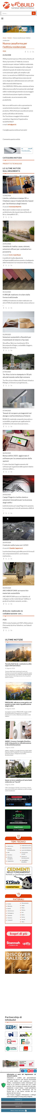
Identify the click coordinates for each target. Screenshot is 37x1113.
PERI (5, 620)
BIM (8, 852)
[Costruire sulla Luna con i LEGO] (18, 528)
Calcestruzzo (10, 910)
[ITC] (11, 1027)
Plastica (23, 910)
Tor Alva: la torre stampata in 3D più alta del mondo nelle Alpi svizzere (17, 375)
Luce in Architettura (26, 850)
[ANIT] (25, 1034)
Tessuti (23, 919)
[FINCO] (25, 1041)
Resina (23, 917)
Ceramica (9, 917)
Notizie (10, 38)
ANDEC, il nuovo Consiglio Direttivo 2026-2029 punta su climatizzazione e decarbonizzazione (18, 743)
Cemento (9, 915)
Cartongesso (10, 913)
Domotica (9, 854)
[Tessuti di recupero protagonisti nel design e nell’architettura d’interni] (18, 398)
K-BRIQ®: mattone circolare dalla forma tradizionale (16, 295)
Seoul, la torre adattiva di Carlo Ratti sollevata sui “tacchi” (18, 781)
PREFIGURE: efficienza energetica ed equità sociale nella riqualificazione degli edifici (18, 704)
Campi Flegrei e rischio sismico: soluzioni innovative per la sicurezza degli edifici (17, 500)
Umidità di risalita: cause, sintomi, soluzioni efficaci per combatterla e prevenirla (17, 249)
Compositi (9, 920)
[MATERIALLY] (25, 1027)
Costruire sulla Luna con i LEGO (15, 545)
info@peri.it (12, 124)
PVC (23, 912)
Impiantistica (10, 861)
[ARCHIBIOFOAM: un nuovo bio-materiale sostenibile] (18, 574)
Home (4, 38)
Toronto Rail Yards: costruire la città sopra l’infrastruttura (18, 665)
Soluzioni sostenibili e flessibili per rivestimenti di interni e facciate (17, 338)
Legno (23, 905)
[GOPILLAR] (11, 1048)
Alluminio (9, 906)
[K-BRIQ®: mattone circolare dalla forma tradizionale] (18, 279)
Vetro (23, 921)
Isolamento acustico (26, 845)
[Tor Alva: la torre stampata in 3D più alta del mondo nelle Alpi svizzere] (18, 362)
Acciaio (9, 904)
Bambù (9, 908)
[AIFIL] (25, 1048)
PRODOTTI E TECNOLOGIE (12, 164)
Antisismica (10, 846)
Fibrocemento (25, 903)
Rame (23, 914)
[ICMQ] (11, 1041)
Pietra (23, 907)
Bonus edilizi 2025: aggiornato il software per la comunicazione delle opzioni (17, 458)
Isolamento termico (26, 848)
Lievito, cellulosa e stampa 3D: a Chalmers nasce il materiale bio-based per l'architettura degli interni (18, 201)
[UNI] (11, 1034)
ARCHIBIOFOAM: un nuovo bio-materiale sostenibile (16, 591)
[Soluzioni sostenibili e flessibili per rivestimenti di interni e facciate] (18, 321)
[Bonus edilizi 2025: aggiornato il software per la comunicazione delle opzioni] (18, 440)
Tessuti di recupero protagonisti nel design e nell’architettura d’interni (17, 414)
